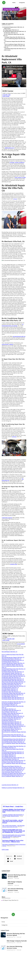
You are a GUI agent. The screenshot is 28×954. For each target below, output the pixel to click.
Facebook (19, 856)
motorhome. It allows (7, 344)
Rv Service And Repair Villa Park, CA (11, 703)
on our (15, 199)
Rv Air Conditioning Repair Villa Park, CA (12, 770)
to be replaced (21, 644)
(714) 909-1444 (6, 95)
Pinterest (19, 858)
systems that (13, 564)
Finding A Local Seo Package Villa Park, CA (13, 787)
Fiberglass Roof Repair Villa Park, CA (11, 659)
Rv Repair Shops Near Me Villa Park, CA (15, 37)
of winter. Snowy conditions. (17, 162)
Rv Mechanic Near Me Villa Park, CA (11, 677)
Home (13, 2)
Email (11, 861)
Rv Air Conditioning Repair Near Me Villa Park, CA (12, 655)
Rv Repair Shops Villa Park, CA (10, 670)
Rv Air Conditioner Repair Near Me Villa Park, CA (14, 744)
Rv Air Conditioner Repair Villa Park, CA (15, 44)
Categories (22, 2)
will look (14, 436)
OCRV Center (7, 28)
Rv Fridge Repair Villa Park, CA (11, 30)
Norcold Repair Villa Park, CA (9, 651)
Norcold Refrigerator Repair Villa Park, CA (13, 657)
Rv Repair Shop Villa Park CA (11, 9)
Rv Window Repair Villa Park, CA (10, 661)
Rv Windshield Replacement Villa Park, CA (13, 27)
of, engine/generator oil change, (13, 324)
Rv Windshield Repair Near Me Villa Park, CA (14, 31)
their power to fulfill (20, 177)
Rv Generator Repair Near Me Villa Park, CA (13, 676)
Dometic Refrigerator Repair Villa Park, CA (13, 663)
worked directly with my (19, 336)
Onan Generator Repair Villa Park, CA (12, 673)
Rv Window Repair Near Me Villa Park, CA (15, 48)
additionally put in (9, 148)
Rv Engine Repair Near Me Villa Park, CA (12, 694)
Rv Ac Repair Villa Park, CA (9, 709)
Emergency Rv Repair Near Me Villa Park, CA (13, 686)
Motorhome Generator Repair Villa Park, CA (13, 682)
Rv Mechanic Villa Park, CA (11, 33)
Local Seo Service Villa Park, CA (10, 785)
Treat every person (7, 517)
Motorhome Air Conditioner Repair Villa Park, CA (14, 732)
